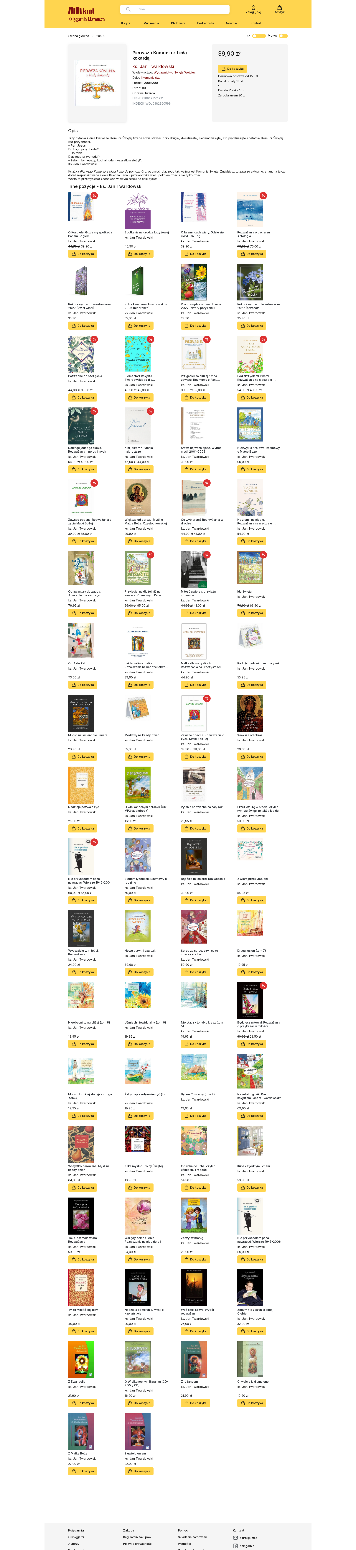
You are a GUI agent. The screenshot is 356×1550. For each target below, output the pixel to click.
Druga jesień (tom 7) (251, 950)
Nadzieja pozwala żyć (83, 807)
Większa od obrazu (250, 735)
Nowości (232, 23)
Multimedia (151, 23)
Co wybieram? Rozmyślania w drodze (202, 521)
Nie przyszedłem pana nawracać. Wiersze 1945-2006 (259, 1239)
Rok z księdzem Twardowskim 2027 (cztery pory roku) (202, 306)
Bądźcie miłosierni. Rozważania (203, 879)
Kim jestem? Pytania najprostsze (139, 449)
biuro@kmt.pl (249, 1538)
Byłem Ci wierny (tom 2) (198, 1094)
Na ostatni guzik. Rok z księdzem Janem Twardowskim (259, 1096)
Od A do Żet (76, 663)
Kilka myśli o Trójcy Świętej (144, 1166)
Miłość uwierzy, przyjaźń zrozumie (198, 593)
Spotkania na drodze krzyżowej (147, 232)
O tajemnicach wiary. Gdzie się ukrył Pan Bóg (202, 234)
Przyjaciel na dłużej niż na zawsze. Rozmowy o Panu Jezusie (143, 593)
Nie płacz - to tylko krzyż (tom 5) (202, 1024)
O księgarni (76, 1537)
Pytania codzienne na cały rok (202, 807)
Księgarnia (247, 1546)
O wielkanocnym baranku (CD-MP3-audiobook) (146, 808)
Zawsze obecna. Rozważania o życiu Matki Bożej (89, 521)
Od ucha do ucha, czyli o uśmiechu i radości (198, 1168)
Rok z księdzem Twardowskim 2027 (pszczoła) (258, 306)
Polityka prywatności (137, 1544)
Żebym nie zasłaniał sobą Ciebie (255, 1311)
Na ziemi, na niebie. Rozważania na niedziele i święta (255, 521)
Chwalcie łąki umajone (253, 1381)
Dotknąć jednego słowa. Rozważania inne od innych (87, 449)
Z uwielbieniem (135, 1453)
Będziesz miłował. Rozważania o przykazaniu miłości (258, 1024)
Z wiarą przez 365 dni (252, 879)
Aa (248, 36)
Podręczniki (205, 23)
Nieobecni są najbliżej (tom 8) (89, 1022)
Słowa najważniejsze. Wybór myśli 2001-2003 (201, 449)
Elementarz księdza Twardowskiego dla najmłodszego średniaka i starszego (143, 378)
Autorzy (73, 1544)
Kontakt (256, 23)
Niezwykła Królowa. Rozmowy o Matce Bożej (258, 449)
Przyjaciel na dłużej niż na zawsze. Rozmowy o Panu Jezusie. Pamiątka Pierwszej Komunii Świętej (201, 378)
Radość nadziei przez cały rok (258, 663)
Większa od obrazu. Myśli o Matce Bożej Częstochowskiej (146, 521)
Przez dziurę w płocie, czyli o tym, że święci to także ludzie (258, 808)
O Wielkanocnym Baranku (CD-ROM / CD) (146, 1383)
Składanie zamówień (192, 1537)
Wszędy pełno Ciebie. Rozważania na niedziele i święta (143, 1239)
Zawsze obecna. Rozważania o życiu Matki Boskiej (202, 737)
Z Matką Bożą (77, 1453)
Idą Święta (244, 591)
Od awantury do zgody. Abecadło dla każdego (84, 593)
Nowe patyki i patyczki (140, 950)
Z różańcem (189, 1381)
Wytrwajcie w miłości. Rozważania (83, 952)
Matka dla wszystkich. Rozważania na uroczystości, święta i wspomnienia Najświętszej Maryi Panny (201, 665)
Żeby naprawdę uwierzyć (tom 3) (146, 1096)
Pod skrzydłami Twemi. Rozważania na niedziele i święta (255, 378)
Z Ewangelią (76, 1381)
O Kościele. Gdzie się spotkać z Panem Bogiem (90, 234)
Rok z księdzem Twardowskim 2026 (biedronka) (146, 306)
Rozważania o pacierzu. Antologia (254, 234)
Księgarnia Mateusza (86, 19)
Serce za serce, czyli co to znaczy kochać (199, 952)
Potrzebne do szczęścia (85, 376)
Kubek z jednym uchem (253, 1166)
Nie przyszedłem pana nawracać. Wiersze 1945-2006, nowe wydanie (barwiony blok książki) (90, 880)
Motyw (272, 35)
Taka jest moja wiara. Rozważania (83, 1239)
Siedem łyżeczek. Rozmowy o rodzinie (146, 880)
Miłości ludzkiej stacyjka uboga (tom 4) (90, 1096)
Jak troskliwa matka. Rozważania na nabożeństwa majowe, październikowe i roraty (145, 665)
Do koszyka (235, 69)
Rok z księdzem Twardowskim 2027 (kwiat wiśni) (89, 306)
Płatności (184, 1544)
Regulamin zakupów (137, 1537)
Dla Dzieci (178, 23)
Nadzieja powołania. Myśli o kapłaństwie (144, 1311)
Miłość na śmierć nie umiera (87, 735)
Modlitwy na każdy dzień (142, 735)
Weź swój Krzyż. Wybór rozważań (197, 1311)
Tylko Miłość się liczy (83, 1310)
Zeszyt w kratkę (192, 1238)
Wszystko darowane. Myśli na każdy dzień (89, 1168)
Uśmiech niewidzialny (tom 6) (145, 1022)
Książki (126, 23)
